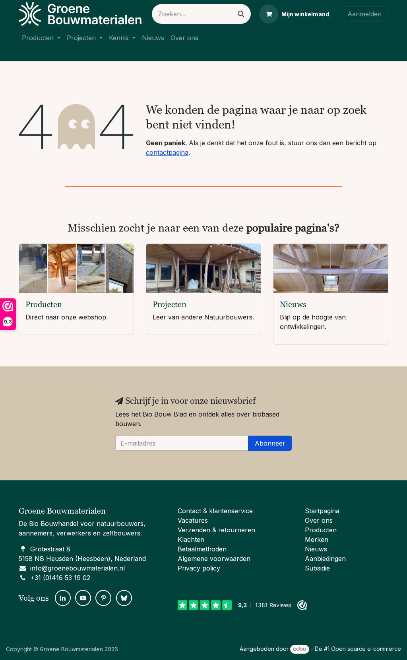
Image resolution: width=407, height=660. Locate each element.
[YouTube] (83, 598)
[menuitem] (41, 38)
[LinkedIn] (63, 598)
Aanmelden (364, 14)
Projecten (169, 304)
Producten (43, 304)
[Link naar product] (76, 268)
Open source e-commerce (366, 648)
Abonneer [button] (270, 443)
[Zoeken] (241, 14)
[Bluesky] (124, 598)
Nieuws (293, 304)
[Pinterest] (103, 598)
